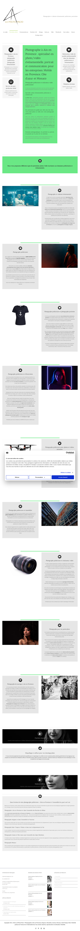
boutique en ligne (26, 416)
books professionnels (16, 401)
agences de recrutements (26, 403)
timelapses (57, 592)
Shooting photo (58, 886)
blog (64, 328)
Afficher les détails (66, 472)
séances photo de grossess (68, 652)
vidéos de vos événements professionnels (53, 209)
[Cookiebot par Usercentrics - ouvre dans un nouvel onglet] (67, 453)
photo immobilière (9, 514)
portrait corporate (21, 258)
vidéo (39, 112)
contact (16, 269)
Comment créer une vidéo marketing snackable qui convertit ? (14, 907)
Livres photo (57, 879)
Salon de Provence (39, 813)
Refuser (17, 477)
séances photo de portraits (55, 642)
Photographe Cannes (10, 835)
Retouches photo (58, 882)
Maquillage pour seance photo (9, 912)
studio (58, 656)
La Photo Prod (28, 97)
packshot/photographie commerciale (53, 326)
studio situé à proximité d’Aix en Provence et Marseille (18, 813)
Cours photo (57, 876)
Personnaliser (39, 477)
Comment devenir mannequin (9, 901)
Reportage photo (69, 197)
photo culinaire (29, 256)
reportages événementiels (68, 582)
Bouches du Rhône (40, 810)
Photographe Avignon (11, 819)
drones (62, 591)
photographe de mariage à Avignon (65, 224)
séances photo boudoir (57, 655)
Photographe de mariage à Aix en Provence (15, 703)
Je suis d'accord (62, 477)
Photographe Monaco (10, 842)
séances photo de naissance (53, 653)
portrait (52, 132)
